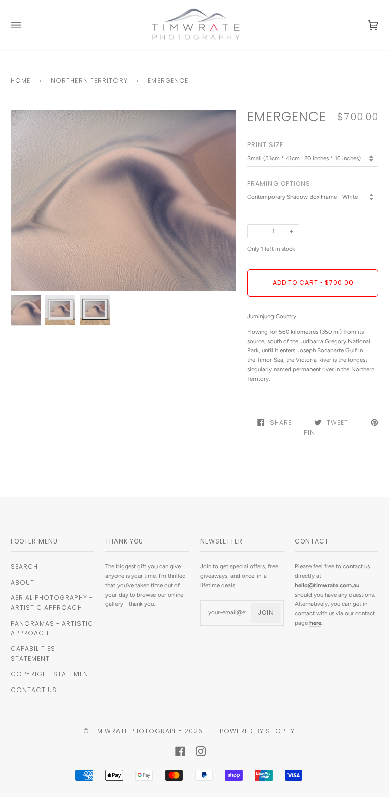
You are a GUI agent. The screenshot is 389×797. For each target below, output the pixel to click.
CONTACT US (34, 689)
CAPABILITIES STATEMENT (33, 653)
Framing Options (278, 183)
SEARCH (24, 566)
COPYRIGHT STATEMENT (51, 674)
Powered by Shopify (257, 731)
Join (266, 612)
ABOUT (22, 582)
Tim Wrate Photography (136, 731)
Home (20, 80)
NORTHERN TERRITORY (89, 80)
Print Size (265, 144)
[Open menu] (26, 25)
